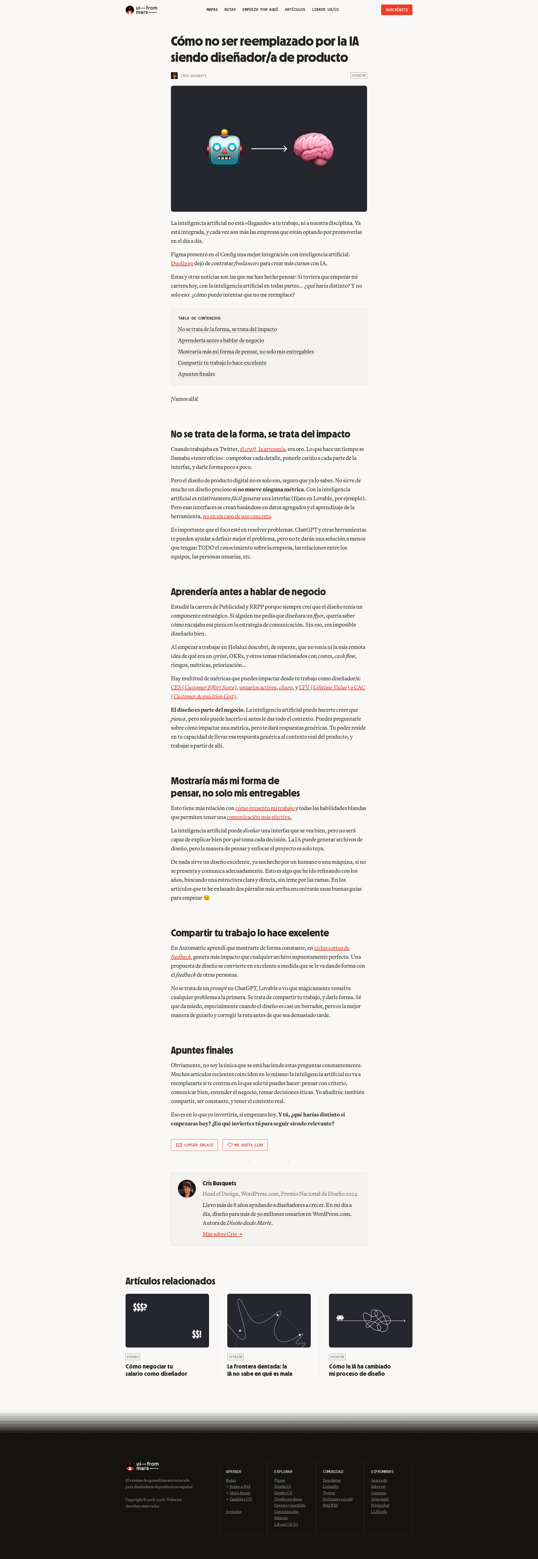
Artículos (234, 1511)
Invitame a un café (338, 1499)
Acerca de (379, 1480)
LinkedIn (330, 1486)
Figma (279, 1480)
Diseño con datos (288, 1499)
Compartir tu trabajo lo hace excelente (222, 362)
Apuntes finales (196, 373)
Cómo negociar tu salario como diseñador (156, 1370)
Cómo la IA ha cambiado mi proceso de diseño (360, 1370)
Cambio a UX (241, 1499)
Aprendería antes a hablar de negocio (221, 340)
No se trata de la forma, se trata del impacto (227, 328)
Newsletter (332, 1480)
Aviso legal (380, 1499)
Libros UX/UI (286, 1524)
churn (286, 687)
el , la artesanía (262, 448)
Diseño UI (282, 1486)
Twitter (329, 1492)
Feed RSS (330, 1505)
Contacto (378, 1492)
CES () (204, 687)
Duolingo (182, 263)
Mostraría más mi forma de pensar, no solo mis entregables (246, 351)
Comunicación (286, 1511)
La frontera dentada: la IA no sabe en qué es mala (259, 1370)
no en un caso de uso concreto (237, 516)
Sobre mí (378, 1486)
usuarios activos (258, 687)
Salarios (281, 1517)
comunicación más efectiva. (259, 816)
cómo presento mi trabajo (264, 807)
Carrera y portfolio (289, 1505)
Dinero (133, 1357)
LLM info (379, 1511)
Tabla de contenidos (199, 318)
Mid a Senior (240, 1492)
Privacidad (380, 1505)
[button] (194, 1145)
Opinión (359, 75)
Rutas (231, 1480)
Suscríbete (397, 10)
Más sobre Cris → (223, 1233)
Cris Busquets (194, 76)
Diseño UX (283, 1492)
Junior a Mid (240, 1486)
